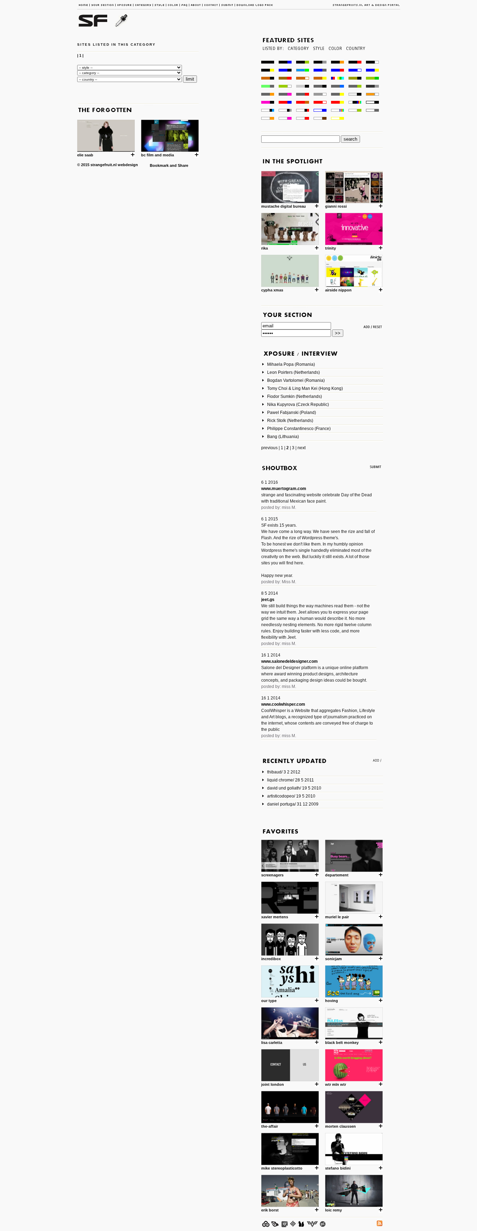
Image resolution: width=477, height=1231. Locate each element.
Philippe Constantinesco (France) (299, 428)
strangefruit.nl (103, 165)
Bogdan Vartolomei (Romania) (296, 380)
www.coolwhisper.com (283, 704)
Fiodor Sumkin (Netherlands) (294, 396)
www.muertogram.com (283, 488)
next (302, 447)
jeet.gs (267, 599)
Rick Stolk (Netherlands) (290, 420)
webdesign (128, 165)
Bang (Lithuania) (283, 436)
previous (269, 447)
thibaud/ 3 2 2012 (283, 772)
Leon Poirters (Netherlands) (293, 372)
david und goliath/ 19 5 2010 (294, 788)
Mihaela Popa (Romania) (291, 364)
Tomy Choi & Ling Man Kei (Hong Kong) (305, 388)
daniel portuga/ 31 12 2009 (292, 804)
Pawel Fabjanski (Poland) (291, 412)
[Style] (318, 58)
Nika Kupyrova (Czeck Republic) (298, 404)
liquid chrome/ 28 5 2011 (290, 780)
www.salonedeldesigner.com (289, 661)
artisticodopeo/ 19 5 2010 (291, 796)
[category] (297, 58)
